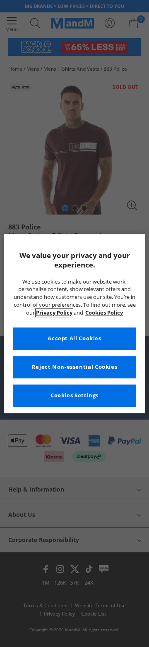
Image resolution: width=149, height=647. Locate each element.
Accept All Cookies (74, 338)
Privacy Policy (54, 312)
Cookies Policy (104, 312)
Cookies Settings (74, 395)
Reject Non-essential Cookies (75, 366)
